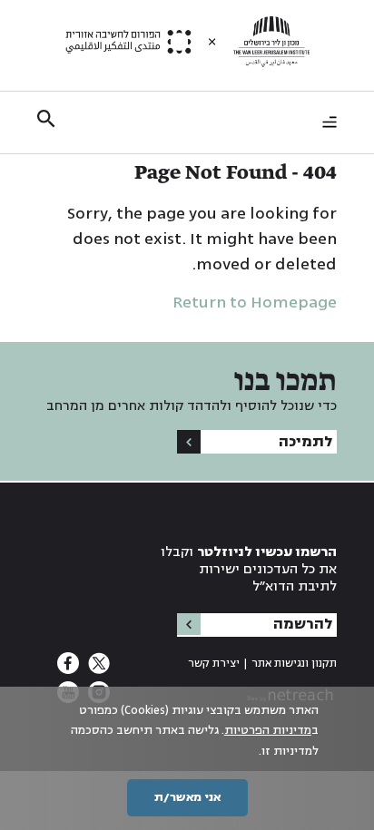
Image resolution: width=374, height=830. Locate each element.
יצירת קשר (214, 663)
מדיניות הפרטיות (267, 730)
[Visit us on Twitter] (97, 668)
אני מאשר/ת (187, 797)
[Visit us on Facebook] (68, 668)
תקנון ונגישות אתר (294, 663)
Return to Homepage (254, 302)
